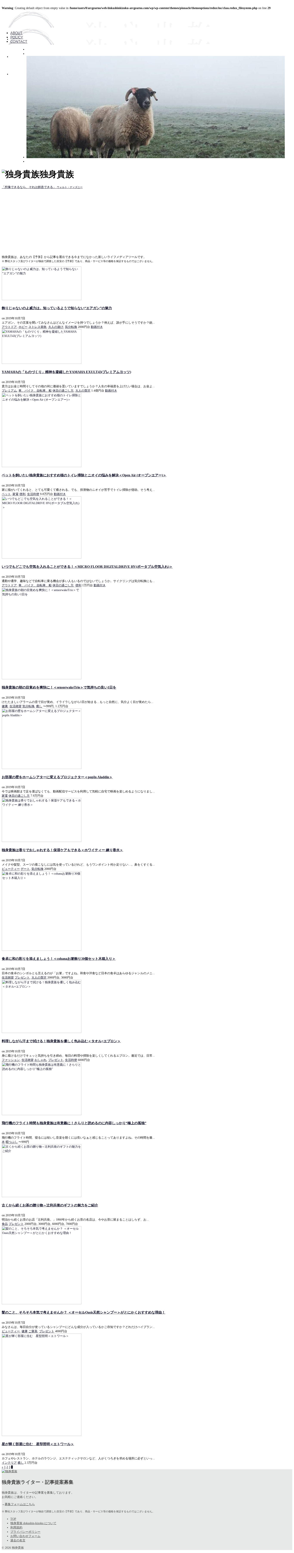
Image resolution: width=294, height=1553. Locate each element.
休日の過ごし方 (63, 390)
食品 (5, 1224)
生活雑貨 (15, 706)
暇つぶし (12, 1142)
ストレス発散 (37, 327)
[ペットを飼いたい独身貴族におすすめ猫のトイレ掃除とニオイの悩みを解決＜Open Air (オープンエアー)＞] (147, 430)
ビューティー (11, 869)
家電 (15, 494)
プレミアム (9, 390)
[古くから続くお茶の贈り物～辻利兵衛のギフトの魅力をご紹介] (147, 1170)
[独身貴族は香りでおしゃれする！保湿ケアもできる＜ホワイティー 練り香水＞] (147, 820)
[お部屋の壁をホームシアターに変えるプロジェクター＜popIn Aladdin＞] (147, 739)
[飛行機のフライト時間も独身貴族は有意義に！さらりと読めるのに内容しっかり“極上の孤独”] (147, 1088)
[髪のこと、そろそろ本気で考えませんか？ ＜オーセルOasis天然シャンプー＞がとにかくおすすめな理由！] (147, 1265)
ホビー (23, 327)
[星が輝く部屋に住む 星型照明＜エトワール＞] (147, 1385)
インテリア (9, 1462)
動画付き (97, 327)
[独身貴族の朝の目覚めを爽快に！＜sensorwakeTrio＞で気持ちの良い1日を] (147, 633)
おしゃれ (40, 1060)
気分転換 (71, 327)
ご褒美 (32, 1331)
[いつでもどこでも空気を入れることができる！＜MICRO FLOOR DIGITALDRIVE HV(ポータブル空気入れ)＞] (147, 527)
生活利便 (33, 494)
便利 (22, 494)
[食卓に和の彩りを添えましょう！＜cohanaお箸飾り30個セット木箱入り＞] (147, 911)
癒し (39, 706)
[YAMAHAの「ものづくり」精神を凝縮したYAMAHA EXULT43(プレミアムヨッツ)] (147, 346)
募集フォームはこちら (20, 1504)
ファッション (11, 1060)
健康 (5, 706)
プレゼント (22, 977)
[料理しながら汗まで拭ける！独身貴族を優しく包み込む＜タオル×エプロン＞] (147, 1006)
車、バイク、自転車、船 (35, 390)
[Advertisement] (147, 222)
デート (25, 869)
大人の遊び (55, 327)
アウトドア (9, 327)
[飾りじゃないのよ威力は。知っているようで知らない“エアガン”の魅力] (147, 283)
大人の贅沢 (82, 390)
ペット (6, 494)
